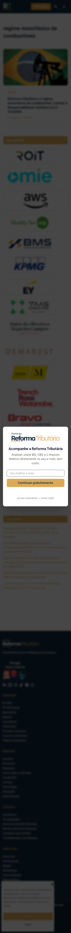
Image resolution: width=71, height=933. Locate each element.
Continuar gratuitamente (35, 482)
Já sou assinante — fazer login (35, 498)
